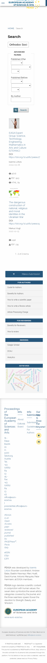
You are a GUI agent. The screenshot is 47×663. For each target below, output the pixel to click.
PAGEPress (9, 541)
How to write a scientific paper (19, 300)
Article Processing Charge (17, 312)
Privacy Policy (32, 658)
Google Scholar (13, 345)
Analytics (11, 357)
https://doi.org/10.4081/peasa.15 (24, 223)
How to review (13, 332)
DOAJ (9, 351)
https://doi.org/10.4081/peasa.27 (24, 157)
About (21, 419)
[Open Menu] (3, 3)
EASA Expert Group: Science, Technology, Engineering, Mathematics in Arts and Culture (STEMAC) (17, 142)
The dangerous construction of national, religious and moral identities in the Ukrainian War (18, 209)
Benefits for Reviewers (16, 325)
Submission (30, 422)
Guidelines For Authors (30, 429)
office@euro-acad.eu (34, 635)
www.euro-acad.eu (13, 617)
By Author (16, 96)
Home (11, 28)
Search (23, 110)
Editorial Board (21, 425)
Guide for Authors (14, 287)
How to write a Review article (19, 306)
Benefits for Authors (15, 294)
